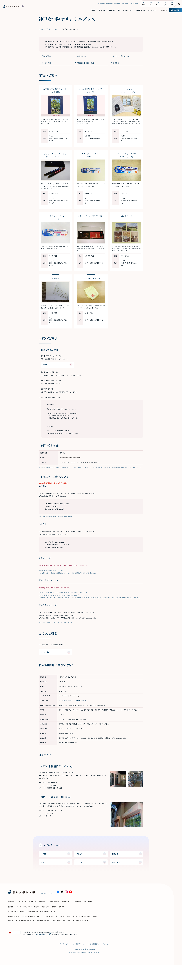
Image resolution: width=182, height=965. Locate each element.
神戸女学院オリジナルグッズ (80, 921)
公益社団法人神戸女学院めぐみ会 (60, 921)
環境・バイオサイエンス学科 (47, 911)
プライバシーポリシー (65, 944)
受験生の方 (101, 4)
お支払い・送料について (121, 56)
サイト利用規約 (77, 944)
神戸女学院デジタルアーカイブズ (88, 916)
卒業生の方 (125, 4)
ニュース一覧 (77, 901)
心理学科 (61, 907)
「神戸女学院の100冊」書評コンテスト (32, 916)
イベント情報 (88, 901)
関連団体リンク (12, 921)
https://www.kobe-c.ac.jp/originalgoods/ (73, 700)
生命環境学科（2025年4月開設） (17, 911)
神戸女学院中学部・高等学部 (41, 921)
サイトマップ (106, 944)
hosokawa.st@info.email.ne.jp (70, 458)
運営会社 (116, 63)
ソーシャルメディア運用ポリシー (92, 944)
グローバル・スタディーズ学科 (24, 907)
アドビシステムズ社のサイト (41, 934)
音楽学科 (54, 907)
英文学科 (36, 907)
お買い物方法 (81, 56)
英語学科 (10, 907)
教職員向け (66, 901)
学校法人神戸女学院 (25, 921)
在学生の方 (109, 4)
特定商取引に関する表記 (85, 63)
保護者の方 (117, 4)
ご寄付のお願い (49, 916)
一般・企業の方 (134, 4)
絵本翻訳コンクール (14, 916)
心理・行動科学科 (33, 911)
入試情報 (177, 10)
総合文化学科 (45, 907)
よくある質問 (46, 63)
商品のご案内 (46, 56)
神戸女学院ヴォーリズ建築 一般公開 (66, 916)
